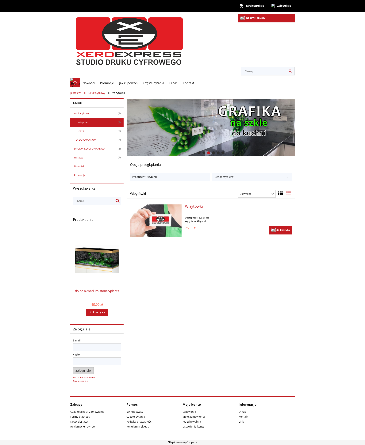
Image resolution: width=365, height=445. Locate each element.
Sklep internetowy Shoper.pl (182, 442)
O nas (242, 411)
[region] (211, 127)
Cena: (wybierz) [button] (224, 177)
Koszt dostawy (79, 421)
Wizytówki (83, 122)
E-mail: (77, 340)
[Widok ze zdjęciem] (280, 193)
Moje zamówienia (193, 416)
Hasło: (76, 354)
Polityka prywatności (139, 421)
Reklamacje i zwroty (82, 426)
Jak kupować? (134, 411)
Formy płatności (80, 416)
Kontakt (243, 416)
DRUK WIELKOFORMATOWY (90, 148)
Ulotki (81, 131)
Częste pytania (135, 416)
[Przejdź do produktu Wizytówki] (156, 220)
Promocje (79, 175)
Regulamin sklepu (137, 426)
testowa (78, 157)
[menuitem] (88, 83)
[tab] (199, 152)
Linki (241, 421)
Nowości (79, 166)
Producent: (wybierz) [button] (145, 177)
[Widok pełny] (288, 193)
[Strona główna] (129, 39)
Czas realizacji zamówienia (87, 411)
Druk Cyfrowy (82, 113)
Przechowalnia (191, 421)
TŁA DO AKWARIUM (85, 139)
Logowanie (189, 411)
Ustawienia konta (193, 426)
